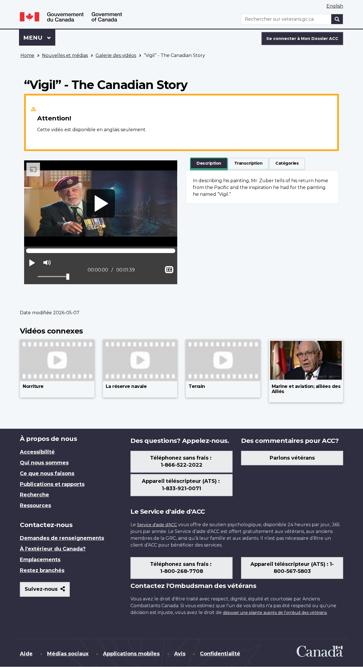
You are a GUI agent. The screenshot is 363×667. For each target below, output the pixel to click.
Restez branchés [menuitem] (42, 570)
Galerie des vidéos (116, 55)
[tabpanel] (262, 187)
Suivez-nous (47, 591)
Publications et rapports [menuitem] (52, 484)
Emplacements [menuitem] (40, 559)
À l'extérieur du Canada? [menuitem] (53, 549)
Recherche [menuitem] (34, 495)
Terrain (197, 386)
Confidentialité (220, 654)
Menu (39, 37)
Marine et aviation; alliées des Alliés (306, 389)
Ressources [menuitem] (35, 505)
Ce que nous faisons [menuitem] (47, 473)
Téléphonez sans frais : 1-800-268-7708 (181, 568)
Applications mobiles (131, 654)
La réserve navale (126, 386)
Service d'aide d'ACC (157, 524)
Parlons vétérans (292, 458)
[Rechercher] (337, 19)
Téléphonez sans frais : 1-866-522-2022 (181, 461)
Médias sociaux (67, 654)
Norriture (33, 386)
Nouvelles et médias (65, 55)
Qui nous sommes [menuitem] (44, 463)
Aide (26, 654)
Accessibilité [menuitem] (37, 452)
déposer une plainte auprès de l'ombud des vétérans (275, 612)
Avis (179, 654)
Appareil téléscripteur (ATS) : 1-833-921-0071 (181, 485)
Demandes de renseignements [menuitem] (62, 538)
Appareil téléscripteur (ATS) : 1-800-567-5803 (292, 568)
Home (27, 55)
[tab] (209, 163)
